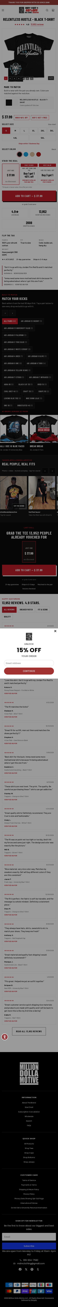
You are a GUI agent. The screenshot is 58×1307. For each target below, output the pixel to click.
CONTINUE (29, 671)
